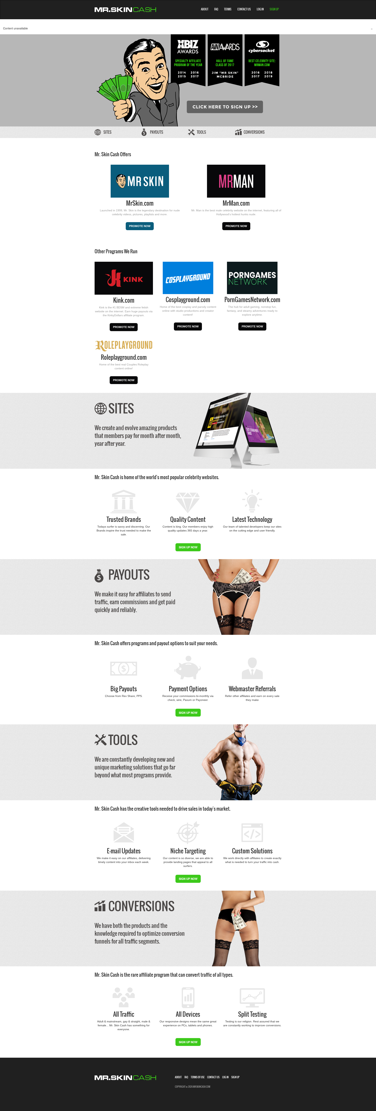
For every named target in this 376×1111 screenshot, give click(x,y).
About (204, 9)
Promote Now (139, 226)
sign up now (188, 547)
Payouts (156, 132)
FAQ (216, 9)
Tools (201, 132)
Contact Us (244, 9)
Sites (107, 132)
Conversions (254, 132)
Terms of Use (197, 1077)
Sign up (274, 9)
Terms (227, 9)
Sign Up (235, 1077)
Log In (260, 9)
